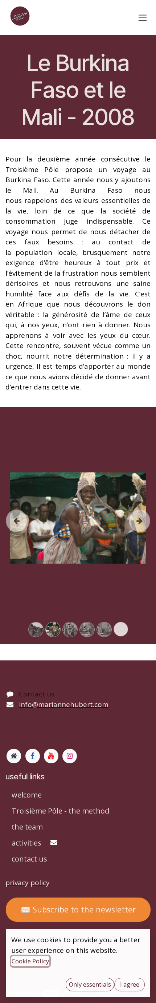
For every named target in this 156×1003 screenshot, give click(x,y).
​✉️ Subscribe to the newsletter (78, 909)
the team (27, 827)
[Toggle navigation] (143, 17)
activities (27, 843)
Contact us (36, 694)
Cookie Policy (30, 961)
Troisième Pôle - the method (60, 811)
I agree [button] (129, 984)
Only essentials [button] (90, 984)
